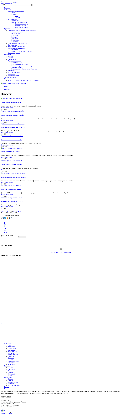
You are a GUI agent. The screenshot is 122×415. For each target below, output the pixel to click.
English (6, 387)
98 (7, 211)
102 (17, 211)
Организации (12, 59)
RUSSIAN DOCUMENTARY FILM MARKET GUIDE (24, 80)
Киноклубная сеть (13, 75)
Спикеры (14, 37)
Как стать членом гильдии (19, 22)
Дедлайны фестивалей (15, 72)
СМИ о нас (11, 356)
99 (9, 211)
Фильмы (10, 56)
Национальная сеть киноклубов (17, 43)
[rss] (15, 2)
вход (2, 3)
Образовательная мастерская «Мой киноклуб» (22, 30)
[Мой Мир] (9, 218)
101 (14, 211)
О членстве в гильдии (21, 24)
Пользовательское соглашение (13, 361)
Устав (13, 12)
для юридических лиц (21, 27)
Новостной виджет (11, 374)
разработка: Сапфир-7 (7, 413)
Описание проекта (17, 32)
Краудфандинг (12, 45)
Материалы (11, 74)
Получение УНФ (16, 62)
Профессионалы (13, 382)
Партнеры (14, 41)
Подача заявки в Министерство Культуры (24, 69)
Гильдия (10, 367)
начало (3, 211)
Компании (11, 383)
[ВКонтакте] (4, 218)
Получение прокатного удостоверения (23, 66)
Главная (6, 86)
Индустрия (7, 54)
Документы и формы (14, 61)
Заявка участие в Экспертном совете (22, 51)
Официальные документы (16, 11)
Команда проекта (16, 33)
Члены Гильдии (12, 19)
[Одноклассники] (8, 218)
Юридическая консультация (16, 46)
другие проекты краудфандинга (61, 252)
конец (21, 211)
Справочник (8, 377)
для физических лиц (21, 25)
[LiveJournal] (11, 218)
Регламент (14, 49)
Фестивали (11, 70)
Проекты (7, 29)
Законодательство (16, 67)
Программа (14, 35)
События (10, 372)
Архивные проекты (14, 53)
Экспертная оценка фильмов (16, 48)
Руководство (15, 20)
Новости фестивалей (7, 107)
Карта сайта (11, 364)
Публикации (15, 40)
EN (5, 78)
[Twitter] (6, 218)
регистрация (8, 3)
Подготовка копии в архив (19, 64)
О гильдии (7, 9)
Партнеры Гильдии (11, 358)
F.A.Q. (6, 388)
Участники (14, 38)
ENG (5, 232)
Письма (13, 14)
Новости (7, 8)
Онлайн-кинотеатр (10, 77)
